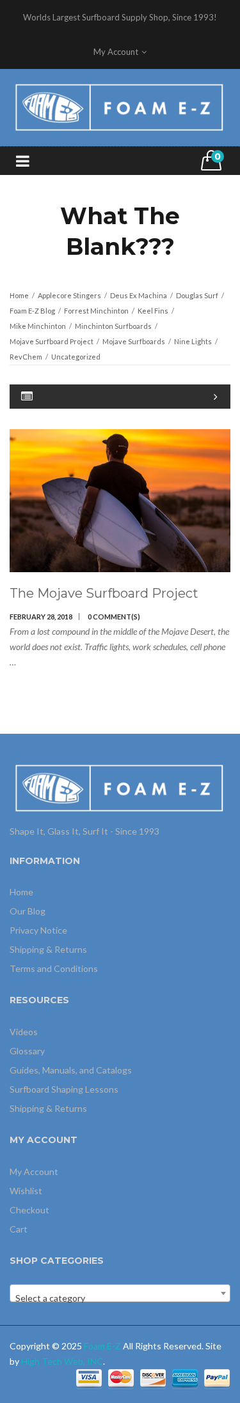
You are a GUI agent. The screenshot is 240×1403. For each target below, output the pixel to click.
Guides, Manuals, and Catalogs (71, 1070)
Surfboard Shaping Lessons (64, 1089)
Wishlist (26, 1190)
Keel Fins (153, 311)
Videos (24, 1031)
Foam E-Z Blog (32, 311)
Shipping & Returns (48, 949)
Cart (19, 1229)
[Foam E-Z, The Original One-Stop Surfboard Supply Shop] (120, 106)
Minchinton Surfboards (113, 326)
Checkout (29, 1209)
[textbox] (120, 1298)
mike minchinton (38, 326)
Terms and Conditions (54, 968)
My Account (34, 1171)
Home (19, 295)
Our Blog (27, 911)
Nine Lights (193, 341)
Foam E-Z (102, 1345)
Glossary (27, 1050)
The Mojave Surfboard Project (104, 593)
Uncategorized (75, 357)
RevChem (26, 357)
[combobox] (120, 1293)
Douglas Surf (197, 295)
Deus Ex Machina (138, 295)
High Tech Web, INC (62, 1361)
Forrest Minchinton (96, 311)
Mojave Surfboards (133, 341)
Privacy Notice (38, 930)
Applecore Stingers (69, 295)
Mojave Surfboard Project (51, 341)
